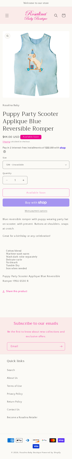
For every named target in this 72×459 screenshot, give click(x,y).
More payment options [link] (36, 211)
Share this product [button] (16, 291)
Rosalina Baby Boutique (30, 452)
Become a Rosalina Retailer (22, 417)
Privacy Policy (15, 394)
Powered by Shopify (51, 452)
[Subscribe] (61, 346)
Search (11, 370)
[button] (7, 15)
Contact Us (13, 409)
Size (5, 157)
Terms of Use (14, 386)
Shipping (6, 142)
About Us (12, 378)
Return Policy (14, 401)
